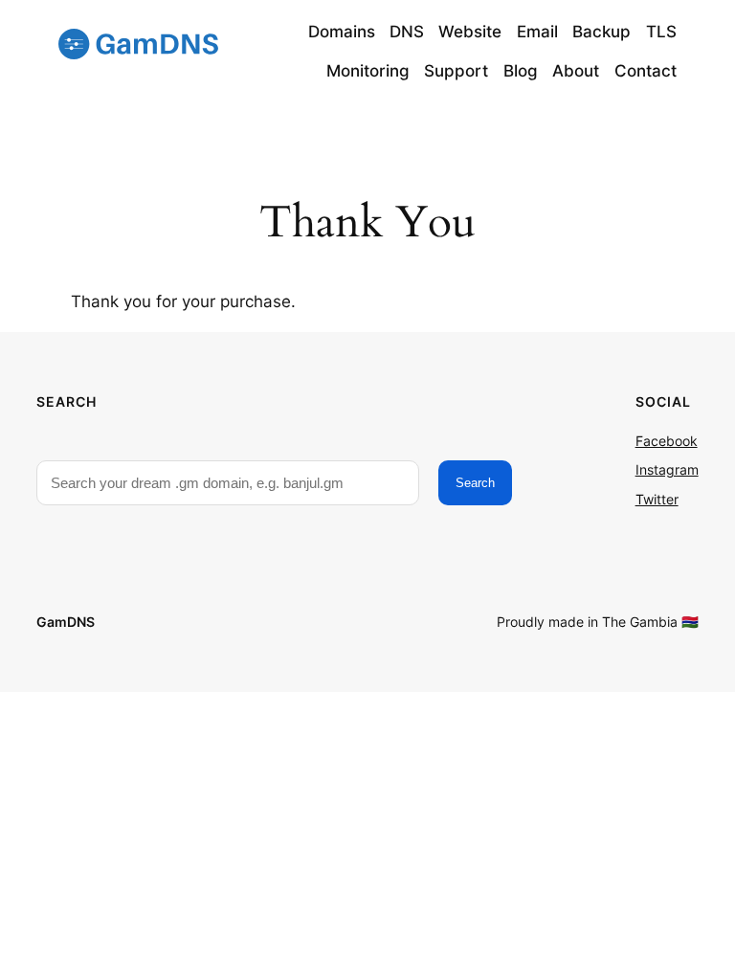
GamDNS (65, 621)
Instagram (667, 469)
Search (475, 483)
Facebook (666, 441)
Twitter (657, 499)
